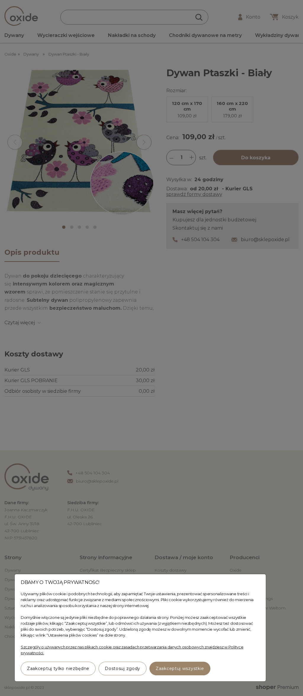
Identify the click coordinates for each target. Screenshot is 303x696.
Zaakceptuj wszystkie (180, 668)
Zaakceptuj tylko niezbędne (58, 668)
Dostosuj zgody (122, 668)
